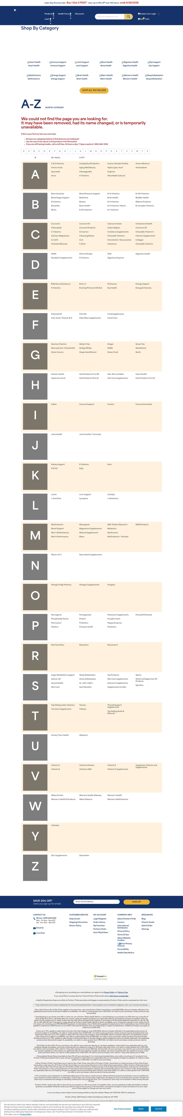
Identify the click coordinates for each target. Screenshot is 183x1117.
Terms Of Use (123, 935)
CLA (81, 240)
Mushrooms (112, 533)
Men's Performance (59, 537)
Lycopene (83, 499)
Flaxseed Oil (56, 314)
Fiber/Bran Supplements (90, 318)
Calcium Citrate (114, 224)
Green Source (57, 352)
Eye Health (112, 288)
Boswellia (55, 206)
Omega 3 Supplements (89, 585)
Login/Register (99, 919)
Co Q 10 (54, 240)
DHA (109, 254)
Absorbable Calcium (116, 176)
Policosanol (56, 623)
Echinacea (112, 284)
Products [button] (49, 14)
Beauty (82, 202)
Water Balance (85, 799)
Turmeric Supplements (61, 709)
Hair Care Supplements (117, 378)
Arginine (111, 172)
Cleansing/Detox (86, 236)
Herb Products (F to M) (89, 374)
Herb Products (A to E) (145, 378)
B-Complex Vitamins (145, 206)
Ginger (110, 344)
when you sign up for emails (47, 902)
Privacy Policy (123, 931)
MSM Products (142, 525)
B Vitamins (56, 202)
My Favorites (99, 926)
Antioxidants (141, 168)
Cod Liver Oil (141, 228)
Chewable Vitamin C (145, 232)
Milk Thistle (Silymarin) (117, 525)
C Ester (82, 244)
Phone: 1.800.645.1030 (46, 918)
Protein (82, 619)
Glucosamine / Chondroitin (63, 348)
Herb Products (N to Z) (89, 378)
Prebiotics (111, 627)
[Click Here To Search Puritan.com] (128, 17)
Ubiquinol (83, 735)
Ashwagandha (85, 172)
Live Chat (40, 933)
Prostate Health (86, 627)
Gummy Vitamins (58, 344)
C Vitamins (56, 232)
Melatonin (111, 529)
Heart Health (141, 374)
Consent (158, 1109)
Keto (109, 465)
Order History (99, 922)
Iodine (54, 404)
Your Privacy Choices (124, 945)
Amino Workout (143, 164)
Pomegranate (85, 615)
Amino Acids (56, 168)
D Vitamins (84, 258)
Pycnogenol (56, 615)
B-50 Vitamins (85, 210)
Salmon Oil (56, 679)
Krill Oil (54, 468)
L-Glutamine (112, 499)
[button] (81, 978)
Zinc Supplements (59, 856)
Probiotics (83, 623)
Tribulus (82, 709)
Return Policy (75, 926)
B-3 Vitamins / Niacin (116, 206)
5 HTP (81, 158)
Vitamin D (55, 769)
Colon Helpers (113, 228)
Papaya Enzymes (114, 623)
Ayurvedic (55, 172)
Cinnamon (84, 232)
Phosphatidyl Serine (60, 619)
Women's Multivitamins (117, 799)
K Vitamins (84, 465)
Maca (81, 537)
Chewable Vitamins (116, 236)
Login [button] (153, 14)
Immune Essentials (144, 404)
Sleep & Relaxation (87, 675)
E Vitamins (56, 288)
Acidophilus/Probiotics (89, 164)
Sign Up (136, 902)
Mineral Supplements (88, 533)
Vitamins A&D (85, 769)
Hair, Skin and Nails (115, 374)
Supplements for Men (116, 687)
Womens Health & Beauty (90, 795)
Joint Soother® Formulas (90, 434)
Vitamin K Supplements (117, 769)
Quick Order (147, 926)
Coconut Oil (84, 224)
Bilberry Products (143, 202)
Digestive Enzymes (115, 258)
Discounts (79, 14)
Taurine (82, 705)
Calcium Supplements (145, 236)
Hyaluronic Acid (58, 378)
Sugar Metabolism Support (63, 675)
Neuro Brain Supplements (90, 555)
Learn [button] (47, 19)
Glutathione (141, 348)
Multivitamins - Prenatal (117, 537)
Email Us (40, 928)
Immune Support (86, 404)
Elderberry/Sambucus (60, 284)
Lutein (54, 495)
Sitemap (145, 929)
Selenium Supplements (117, 683)
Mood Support (57, 529)
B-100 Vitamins (142, 194)
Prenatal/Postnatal (144, 615)
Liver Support (85, 495)
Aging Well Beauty (87, 168)
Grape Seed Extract (87, 352)
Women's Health (114, 795)
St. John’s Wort (86, 683)
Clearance (112, 244)
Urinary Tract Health (60, 735)
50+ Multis (55, 158)
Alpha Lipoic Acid (115, 168)
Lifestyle (111, 495)
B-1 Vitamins (112, 210)
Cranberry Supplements (118, 232)
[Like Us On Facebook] (85, 960)
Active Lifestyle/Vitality (117, 164)
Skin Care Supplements (117, 679)
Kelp (81, 468)
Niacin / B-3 (56, 555)
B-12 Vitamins (113, 194)
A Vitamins (84, 176)
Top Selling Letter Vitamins (63, 705)
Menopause (84, 525)
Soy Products (113, 675)
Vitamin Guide (148, 922)
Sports (138, 675)
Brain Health (112, 198)
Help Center (74, 919)
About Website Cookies (124, 939)
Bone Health (84, 206)
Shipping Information (78, 922)
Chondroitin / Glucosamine (119, 240)
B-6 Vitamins (113, 202)
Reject (141, 1109)
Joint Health (56, 434)
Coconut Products (87, 228)
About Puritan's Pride (126, 919)
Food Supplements (115, 314)
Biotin (53, 210)
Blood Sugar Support (60, 198)
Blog (144, 919)
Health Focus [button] (64, 14)
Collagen (140, 240)
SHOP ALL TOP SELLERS (94, 90)
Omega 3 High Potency (61, 585)
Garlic (138, 352)
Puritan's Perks (99, 929)
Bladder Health (142, 198)
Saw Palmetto (85, 687)
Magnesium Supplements (90, 529)
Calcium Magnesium (60, 236)
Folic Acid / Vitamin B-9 (61, 318)
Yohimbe (55, 826)
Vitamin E (111, 765)
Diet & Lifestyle (85, 254)
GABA (110, 348)
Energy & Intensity (143, 288)
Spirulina (139, 685)
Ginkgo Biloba (85, 348)
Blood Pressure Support (89, 194)
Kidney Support (58, 465)
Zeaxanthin (84, 856)
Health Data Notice (125, 953)
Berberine (83, 198)
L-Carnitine (56, 499)
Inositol (110, 404)
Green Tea (140, 344)
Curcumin (55, 224)
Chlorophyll (56, 228)
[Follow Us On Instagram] (91, 960)
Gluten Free (84, 344)
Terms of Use (123, 992)
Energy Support (142, 284)
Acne (53, 176)
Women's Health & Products (63, 799)
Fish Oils (83, 314)
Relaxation (84, 645)
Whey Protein (57, 795)
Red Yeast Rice (57, 645)
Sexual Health (57, 683)
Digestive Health (143, 254)
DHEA (53, 254)
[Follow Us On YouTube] (96, 960)
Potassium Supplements (118, 615)
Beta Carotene (57, 194)
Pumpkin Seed (113, 619)
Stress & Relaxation (87, 679)
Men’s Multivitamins (60, 533)
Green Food (112, 352)
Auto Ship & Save (100, 933)
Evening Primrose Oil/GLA (90, 288)
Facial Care (112, 318)
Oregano (111, 585)
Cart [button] (146, 19)
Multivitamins (57, 525)
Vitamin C (55, 765)
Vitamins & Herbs (86, 765)
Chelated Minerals (59, 244)
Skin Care (55, 687)
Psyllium (55, 627)
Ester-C (82, 284)
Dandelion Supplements (61, 258)
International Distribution (123, 927)
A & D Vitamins (57, 164)
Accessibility (123, 949)
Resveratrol (112, 645)
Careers (120, 922)
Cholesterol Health (144, 224)
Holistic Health (57, 374)
